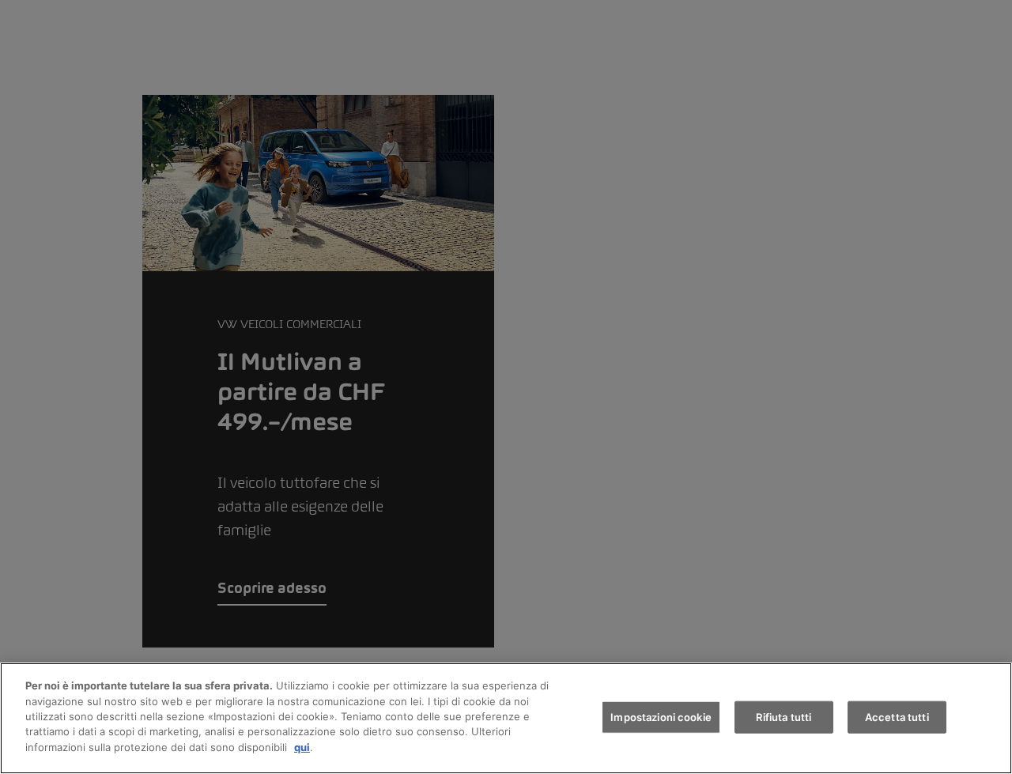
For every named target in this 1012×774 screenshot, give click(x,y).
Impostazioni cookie (660, 716)
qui (302, 747)
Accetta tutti (897, 716)
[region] (506, 718)
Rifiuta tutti (783, 716)
